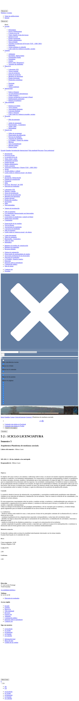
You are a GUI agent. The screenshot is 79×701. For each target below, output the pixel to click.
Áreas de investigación (11, 193)
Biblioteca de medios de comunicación (16, 245)
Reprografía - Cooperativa (13, 239)
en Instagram (8, 632)
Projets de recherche (14, 74)
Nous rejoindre (13, 42)
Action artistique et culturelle (17, 47)
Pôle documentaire (14, 119)
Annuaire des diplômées (15, 64)
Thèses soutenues (13, 87)
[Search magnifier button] (3, 354)
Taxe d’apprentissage (14, 144)
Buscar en (4, 11)
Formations (11, 59)
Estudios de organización (12, 179)
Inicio (2, 417)
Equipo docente (9, 162)
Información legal (10, 639)
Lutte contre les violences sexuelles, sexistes (21, 49)
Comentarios (8, 220)
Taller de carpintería (11, 237)
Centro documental (10, 235)
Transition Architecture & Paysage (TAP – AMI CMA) (25, 43)
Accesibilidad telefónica (8, 590)
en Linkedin (8, 636)
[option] (41, 687)
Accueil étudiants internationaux (18, 93)
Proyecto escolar (10, 155)
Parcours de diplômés (14, 137)
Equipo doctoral (9, 198)
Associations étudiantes (15, 109)
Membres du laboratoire (15, 76)
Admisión (8, 176)
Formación (8, 181)
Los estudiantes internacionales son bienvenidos (19, 213)
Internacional (9, 88)
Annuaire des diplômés (15, 138)
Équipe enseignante (14, 38)
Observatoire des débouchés (17, 135)
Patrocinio (8, 261)
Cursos (12, 417)
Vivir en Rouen (9, 225)
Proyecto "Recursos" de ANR (14, 184)
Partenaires (11, 45)
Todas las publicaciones (12, 16)
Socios (7, 169)
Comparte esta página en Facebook (15, 424)
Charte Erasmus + (13, 95)
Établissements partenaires (16, 99)
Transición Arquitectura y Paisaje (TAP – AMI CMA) (21, 167)
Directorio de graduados (12, 186)
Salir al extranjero (10, 211)
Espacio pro (8, 130)
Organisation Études (14, 57)
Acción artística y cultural (12, 171)
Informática (8, 242)
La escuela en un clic (11, 157)
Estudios (7, 50)
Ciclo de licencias (20, 417)
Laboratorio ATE (10, 189)
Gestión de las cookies (11, 642)
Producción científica (11, 200)
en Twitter (8, 630)
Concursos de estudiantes (12, 229)
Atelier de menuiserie (14, 123)
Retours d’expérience (14, 100)
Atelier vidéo (12, 126)
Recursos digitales (10, 249)
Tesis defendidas (10, 205)
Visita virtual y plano (11, 159)
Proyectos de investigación (13, 195)
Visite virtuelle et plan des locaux (18, 35)
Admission (11, 54)
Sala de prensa (9, 266)
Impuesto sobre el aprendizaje (14, 262)
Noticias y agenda (10, 191)
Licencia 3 (29, 417)
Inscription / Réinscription (16, 55)
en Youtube (8, 634)
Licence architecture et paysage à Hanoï (20, 97)
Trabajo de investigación (12, 208)
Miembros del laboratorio (12, 196)
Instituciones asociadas (11, 218)
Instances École (13, 37)
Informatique (12, 128)
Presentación (8, 154)
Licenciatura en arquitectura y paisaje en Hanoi (19, 217)
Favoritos (7, 271)
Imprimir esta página (11, 428)
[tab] (3, 150)
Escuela (7, 26)
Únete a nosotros (10, 166)
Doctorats (11, 83)
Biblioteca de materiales (12, 247)
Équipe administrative (15, 40)
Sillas (6, 183)
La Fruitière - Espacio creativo (14, 259)
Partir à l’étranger (13, 92)
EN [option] (6, 688)
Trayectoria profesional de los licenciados (17, 256)
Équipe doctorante (14, 78)
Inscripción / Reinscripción (13, 177)
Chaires (10, 61)
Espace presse (12, 147)
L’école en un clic (13, 33)
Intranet (7, 18)
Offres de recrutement (15, 133)
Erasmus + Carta (10, 215)
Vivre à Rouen (12, 107)
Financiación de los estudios (13, 223)
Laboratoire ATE (13, 69)
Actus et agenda (13, 71)
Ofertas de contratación (12, 252)
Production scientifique (15, 80)
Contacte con (9, 269)
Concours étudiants (14, 111)
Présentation (12, 30)
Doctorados (8, 201)
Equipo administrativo (11, 164)
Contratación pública (11, 264)
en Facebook (8, 629)
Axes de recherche (14, 73)
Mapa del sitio (9, 641)
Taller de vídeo (9, 240)
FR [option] (6, 686)
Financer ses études (14, 106)
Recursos (7, 116)
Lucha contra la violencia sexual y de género (18, 172)
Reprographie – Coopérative (17, 125)
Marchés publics (13, 145)
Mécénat (11, 142)
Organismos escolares (11, 160)
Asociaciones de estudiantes (13, 227)
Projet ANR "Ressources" (16, 62)
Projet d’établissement (15, 31)
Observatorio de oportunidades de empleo (17, 254)
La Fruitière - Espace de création (18, 140)
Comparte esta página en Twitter (14, 426)
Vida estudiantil (9, 102)
